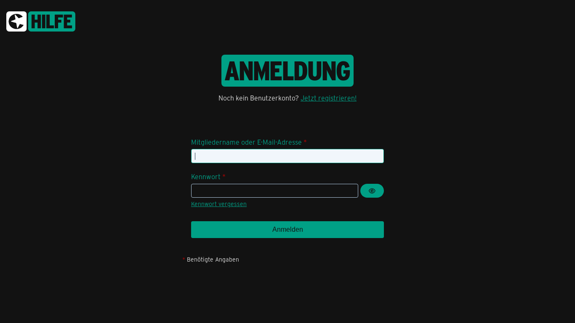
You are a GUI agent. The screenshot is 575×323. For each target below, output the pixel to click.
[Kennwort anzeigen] (372, 191)
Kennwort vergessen (219, 204)
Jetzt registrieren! (329, 97)
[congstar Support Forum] (40, 20)
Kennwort (206, 176)
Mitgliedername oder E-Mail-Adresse (246, 142)
